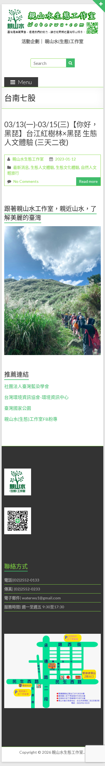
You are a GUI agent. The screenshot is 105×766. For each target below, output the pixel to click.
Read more (88, 181)
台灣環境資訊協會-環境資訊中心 (36, 397)
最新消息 (21, 167)
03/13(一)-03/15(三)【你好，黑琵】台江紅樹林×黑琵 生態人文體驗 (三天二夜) (51, 133)
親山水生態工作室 (28, 159)
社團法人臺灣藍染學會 (26, 386)
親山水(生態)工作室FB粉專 (30, 419)
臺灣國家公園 (17, 408)
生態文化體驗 (67, 167)
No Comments (26, 181)
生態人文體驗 (42, 167)
